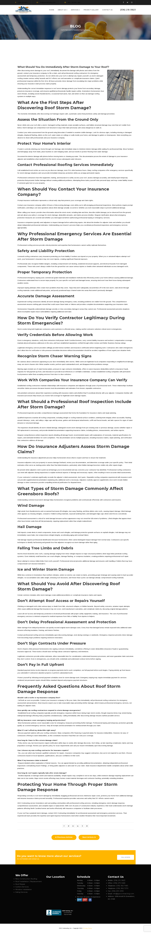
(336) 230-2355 (118, 891)
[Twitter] (127, 2)
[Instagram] (131, 2)
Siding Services (21, 892)
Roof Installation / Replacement (28, 881)
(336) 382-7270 (122, 888)
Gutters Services (22, 887)
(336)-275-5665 (119, 883)
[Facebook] (123, 2)
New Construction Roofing (26, 879)
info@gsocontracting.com (123, 894)
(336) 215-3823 (128, 9)
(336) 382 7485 (122, 886)
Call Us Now (125, 857)
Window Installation (23, 889)
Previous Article (65, 837)
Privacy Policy (87, 928)
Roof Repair (20, 884)
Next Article (88, 837)
